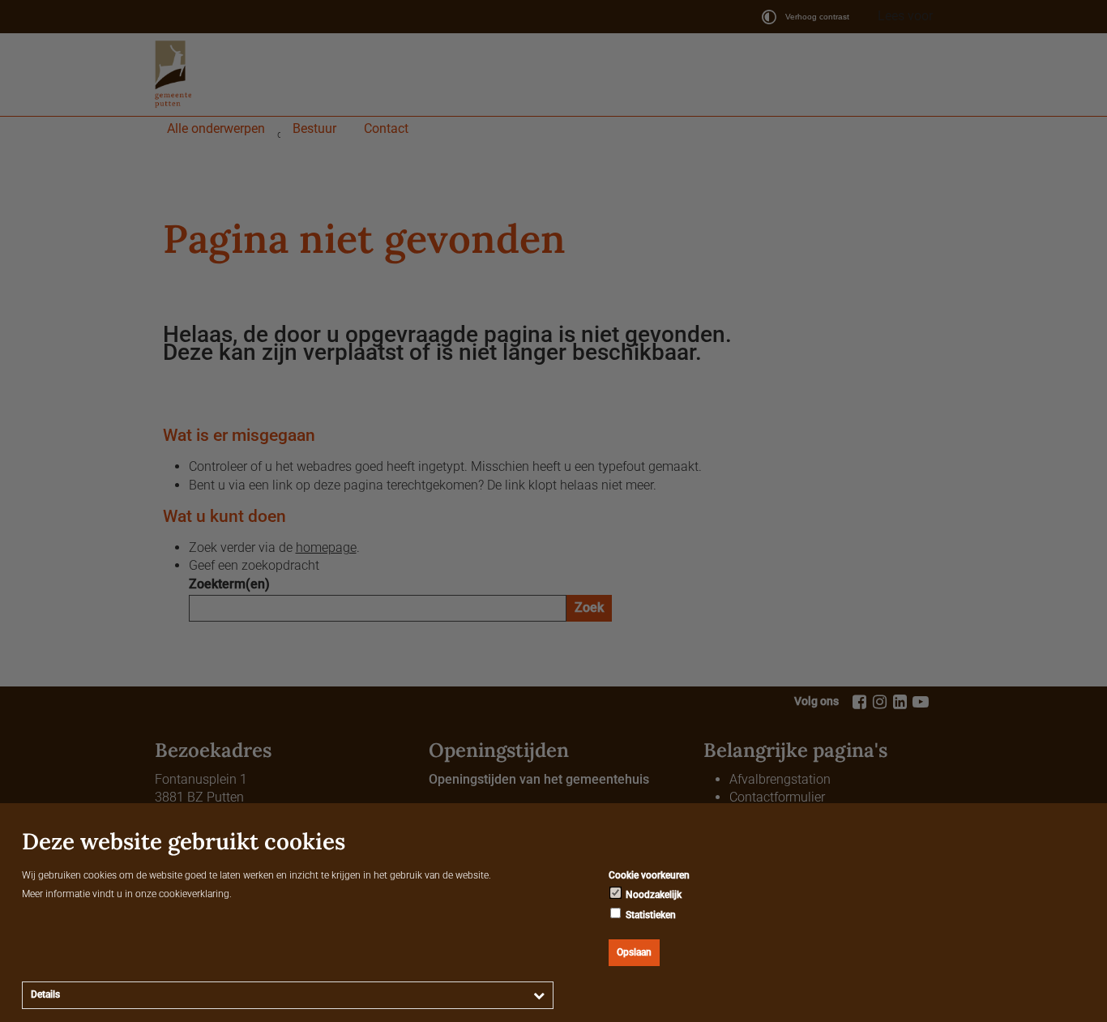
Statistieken (649, 915)
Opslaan (634, 952)
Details (45, 994)
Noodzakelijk (652, 894)
